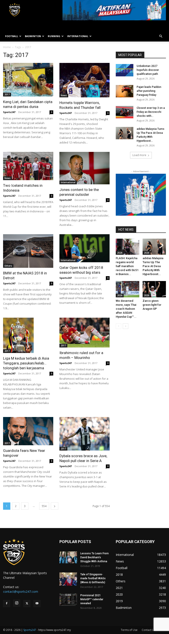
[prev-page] (118, 326)
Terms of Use (129, 630)
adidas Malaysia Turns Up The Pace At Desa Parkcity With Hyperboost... (153, 266)
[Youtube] (36, 603)
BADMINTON (33, 36)
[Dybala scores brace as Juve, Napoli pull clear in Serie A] (84, 434)
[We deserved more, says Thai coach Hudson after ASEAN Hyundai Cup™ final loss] (127, 289)
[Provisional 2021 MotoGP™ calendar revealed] (68, 599)
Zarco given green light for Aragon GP (152, 304)
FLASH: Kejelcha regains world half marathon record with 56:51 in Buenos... (127, 266)
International (68, 182)
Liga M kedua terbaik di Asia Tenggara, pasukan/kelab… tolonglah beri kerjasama (26, 363)
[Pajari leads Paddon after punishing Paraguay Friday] (124, 91)
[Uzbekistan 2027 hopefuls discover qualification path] (124, 70)
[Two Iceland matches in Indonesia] (28, 166)
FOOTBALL (11, 36)
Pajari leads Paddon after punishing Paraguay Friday (149, 90)
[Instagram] (16, 603)
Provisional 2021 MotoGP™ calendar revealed (91, 599)
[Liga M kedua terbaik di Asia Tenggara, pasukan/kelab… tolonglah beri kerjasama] (28, 335)
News (64, 95)
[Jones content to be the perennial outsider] (84, 168)
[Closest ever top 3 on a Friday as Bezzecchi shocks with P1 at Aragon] (124, 112)
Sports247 (9, 112)
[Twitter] (26, 603)
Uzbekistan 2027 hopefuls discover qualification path (148, 69)
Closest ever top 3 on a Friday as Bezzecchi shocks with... (151, 111)
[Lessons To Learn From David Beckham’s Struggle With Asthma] (68, 557)
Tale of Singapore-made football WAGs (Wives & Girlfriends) (93, 578)
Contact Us (148, 630)
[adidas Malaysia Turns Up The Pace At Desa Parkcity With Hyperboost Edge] (124, 133)
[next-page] (54, 506)
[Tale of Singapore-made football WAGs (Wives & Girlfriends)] (68, 579)
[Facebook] (6, 603)
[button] (160, 36)
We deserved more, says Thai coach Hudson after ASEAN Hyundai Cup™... (126, 308)
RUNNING (54, 36)
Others (8, 265)
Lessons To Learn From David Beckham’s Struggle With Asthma (94, 557)
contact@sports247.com (20, 591)
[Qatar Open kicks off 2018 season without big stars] (84, 248)
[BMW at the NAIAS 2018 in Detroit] (28, 251)
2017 (7, 94)
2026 (119, 252)
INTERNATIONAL (77, 36)
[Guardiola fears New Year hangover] (28, 431)
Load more (139, 155)
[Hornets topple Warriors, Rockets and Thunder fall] (84, 80)
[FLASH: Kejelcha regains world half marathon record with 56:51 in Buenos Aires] (127, 247)
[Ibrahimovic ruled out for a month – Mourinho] (84, 332)
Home (7, 47)
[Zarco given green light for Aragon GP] (154, 289)
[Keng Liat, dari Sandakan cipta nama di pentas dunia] (28, 79)
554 (44, 506)
